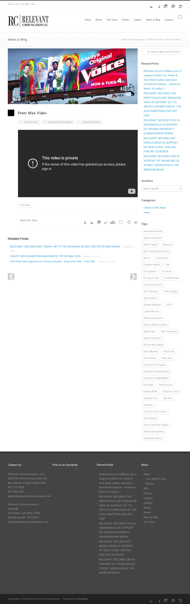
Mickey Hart (149, 331)
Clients (125, 19)
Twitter (149, 4)
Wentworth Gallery (152, 438)
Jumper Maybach (152, 304)
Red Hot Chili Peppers (154, 365)
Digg (111, 220)
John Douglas (171, 291)
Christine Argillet (151, 264)
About (99, 19)
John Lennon (150, 298)
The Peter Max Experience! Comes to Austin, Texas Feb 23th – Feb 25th (63, 261)
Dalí (168, 264)
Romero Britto (150, 391)
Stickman (148, 405)
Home (88, 19)
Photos (150, 483)
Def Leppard (149, 271)
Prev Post (11, 276)
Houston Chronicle (152, 284)
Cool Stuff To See (156, 478)
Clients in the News (155, 39)
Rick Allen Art (165, 385)
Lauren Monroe (151, 311)
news (147, 212)
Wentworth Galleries (153, 431)
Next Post (133, 276)
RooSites (83, 598)
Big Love (167, 244)
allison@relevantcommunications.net (29, 496)
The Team (112, 19)
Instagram (163, 4)
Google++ (126, 220)
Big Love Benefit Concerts (156, 251)
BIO (146, 488)
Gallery (138, 19)
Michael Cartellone (153, 318)
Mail (33, 4)
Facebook (156, 4)
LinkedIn (171, 4)
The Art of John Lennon (155, 411)
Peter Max (25, 205)
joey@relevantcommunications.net (28, 521)
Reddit (104, 220)
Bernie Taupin (150, 244)
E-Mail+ (134, 220)
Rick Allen (148, 385)
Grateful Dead (171, 278)
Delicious (119, 220)
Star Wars (168, 398)
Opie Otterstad (150, 351)
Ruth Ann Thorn (171, 391)
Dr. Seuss (166, 271)
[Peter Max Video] (73, 76)
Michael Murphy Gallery (155, 325)
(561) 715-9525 (22, 4)
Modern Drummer (152, 338)
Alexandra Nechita (152, 231)
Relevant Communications (133, 39)
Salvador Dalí (150, 398)
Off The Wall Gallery (153, 345)
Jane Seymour (150, 291)
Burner (146, 258)
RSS (178, 4)
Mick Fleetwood (169, 331)
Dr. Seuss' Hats (151, 278)
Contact (169, 19)
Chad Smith (162, 258)
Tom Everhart (150, 418)
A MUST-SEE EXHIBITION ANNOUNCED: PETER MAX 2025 (55, 256)
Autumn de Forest (152, 238)
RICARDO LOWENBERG (156, 378)
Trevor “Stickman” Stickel (155, 425)
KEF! (169, 304)
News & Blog (153, 19)
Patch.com (169, 351)
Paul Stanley (149, 358)
